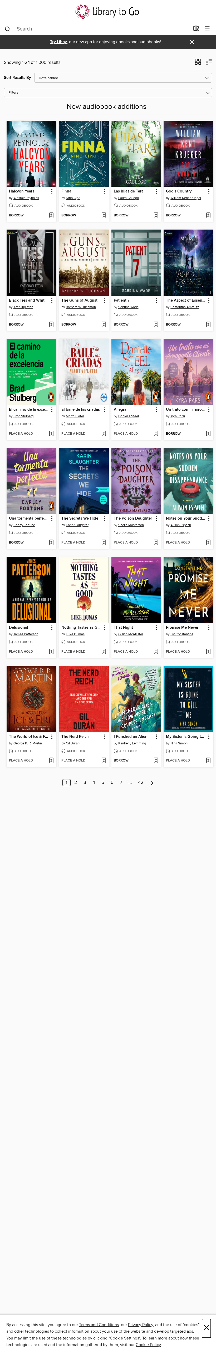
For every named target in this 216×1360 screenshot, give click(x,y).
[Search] (7, 28)
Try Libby (58, 42)
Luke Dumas (75, 634)
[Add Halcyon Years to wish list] (51, 215)
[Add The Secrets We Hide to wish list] (103, 542)
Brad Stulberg (23, 416)
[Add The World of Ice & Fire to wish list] (51, 760)
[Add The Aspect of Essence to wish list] (208, 324)
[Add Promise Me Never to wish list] (208, 651)
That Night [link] (123, 627)
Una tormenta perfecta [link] (29, 518)
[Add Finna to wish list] (103, 215)
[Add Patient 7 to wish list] (156, 324)
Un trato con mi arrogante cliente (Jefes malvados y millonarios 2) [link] (186, 409)
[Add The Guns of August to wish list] (103, 324)
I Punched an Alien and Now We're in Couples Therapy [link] (134, 736)
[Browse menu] (207, 28)
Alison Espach (180, 525)
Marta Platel (75, 416)
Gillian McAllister (130, 634)
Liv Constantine (181, 634)
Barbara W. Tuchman (81, 307)
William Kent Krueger (185, 198)
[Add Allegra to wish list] (156, 433)
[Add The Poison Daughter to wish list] (156, 542)
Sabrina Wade (128, 307)
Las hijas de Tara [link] (129, 191)
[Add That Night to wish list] (156, 651)
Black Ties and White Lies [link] (29, 300)
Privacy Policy (140, 1324)
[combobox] (97, 29)
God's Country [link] (179, 191)
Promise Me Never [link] (182, 627)
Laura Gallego (128, 198)
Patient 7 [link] (122, 300)
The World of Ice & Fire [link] (29, 736)
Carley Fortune (24, 525)
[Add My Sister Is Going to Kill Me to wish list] (208, 760)
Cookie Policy (148, 1344)
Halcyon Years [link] (21, 191)
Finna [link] (66, 191)
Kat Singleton (23, 307)
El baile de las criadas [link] (80, 409)
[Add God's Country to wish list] (208, 215)
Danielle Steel (128, 416)
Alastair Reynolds (26, 198)
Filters (13, 92)
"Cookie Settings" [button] (124, 1338)
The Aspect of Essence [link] (186, 300)
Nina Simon (179, 743)
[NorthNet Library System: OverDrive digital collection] (108, 11)
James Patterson (25, 634)
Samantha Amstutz (184, 307)
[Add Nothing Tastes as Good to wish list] (103, 651)
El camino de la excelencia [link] (29, 409)
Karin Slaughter (77, 525)
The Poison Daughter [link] (133, 518)
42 (141, 782)
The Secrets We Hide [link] (79, 518)
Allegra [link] (120, 409)
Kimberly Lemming (132, 743)
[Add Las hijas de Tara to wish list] (156, 215)
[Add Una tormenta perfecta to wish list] (51, 542)
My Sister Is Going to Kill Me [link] (186, 736)
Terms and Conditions (99, 1324)
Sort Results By (17, 77)
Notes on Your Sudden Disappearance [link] (186, 518)
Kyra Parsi (177, 416)
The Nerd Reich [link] (75, 736)
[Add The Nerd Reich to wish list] (103, 760)
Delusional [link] (18, 627)
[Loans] (196, 29)
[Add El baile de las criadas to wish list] (103, 433)
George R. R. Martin (27, 743)
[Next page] (152, 782)
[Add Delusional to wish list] (51, 651)
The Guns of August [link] (79, 300)
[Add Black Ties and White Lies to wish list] (51, 324)
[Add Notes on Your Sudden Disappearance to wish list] (208, 542)
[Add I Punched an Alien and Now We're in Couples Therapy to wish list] (156, 760)
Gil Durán (73, 743)
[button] (198, 63)
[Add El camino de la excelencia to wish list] (51, 433)
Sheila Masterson (131, 525)
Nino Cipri (73, 198)
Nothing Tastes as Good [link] (81, 627)
